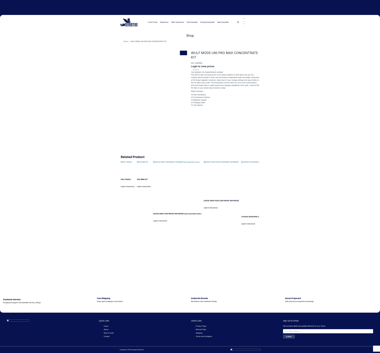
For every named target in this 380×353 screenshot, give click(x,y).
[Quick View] (122, 188)
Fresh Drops (152, 22)
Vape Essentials (223, 22)
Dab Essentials (192, 22)
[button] (153, 22)
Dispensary (164, 22)
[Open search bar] (238, 22)
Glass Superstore (177, 22)
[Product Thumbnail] (183, 53)
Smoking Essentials (207, 22)
